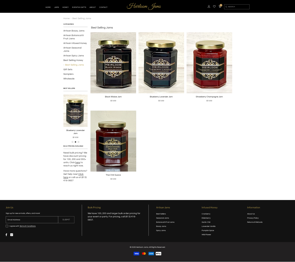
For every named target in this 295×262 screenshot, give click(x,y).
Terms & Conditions (28, 224)
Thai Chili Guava (113, 175)
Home (66, 18)
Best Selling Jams (81, 18)
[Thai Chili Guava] (113, 141)
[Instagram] (12, 233)
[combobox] (238, 6)
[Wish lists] (214, 6)
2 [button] (75, 139)
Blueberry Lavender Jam (161, 97)
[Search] (226, 7)
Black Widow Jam (75, 130)
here (77, 159)
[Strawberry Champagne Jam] (209, 62)
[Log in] (209, 6)
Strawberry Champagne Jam (209, 97)
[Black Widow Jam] (75, 111)
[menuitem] (75, 30)
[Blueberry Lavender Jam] (161, 62)
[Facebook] (6, 233)
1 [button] (72, 139)
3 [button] (78, 139)
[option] (75, 116)
